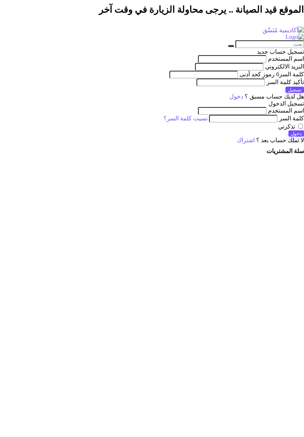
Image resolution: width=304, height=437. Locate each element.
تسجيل (295, 90)
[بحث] (231, 46)
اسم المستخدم (286, 59)
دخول (296, 133)
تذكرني (287, 126)
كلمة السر (271, 74)
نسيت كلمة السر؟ (185, 118)
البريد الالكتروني (284, 66)
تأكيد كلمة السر (285, 82)
